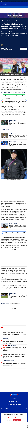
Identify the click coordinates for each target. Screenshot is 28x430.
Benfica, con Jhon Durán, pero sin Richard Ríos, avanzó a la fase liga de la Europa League (14, 356)
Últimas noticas (7, 1)
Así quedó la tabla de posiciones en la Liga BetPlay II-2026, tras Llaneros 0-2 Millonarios (18, 144)
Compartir (24, 48)
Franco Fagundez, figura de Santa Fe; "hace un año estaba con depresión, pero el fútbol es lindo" (18, 136)
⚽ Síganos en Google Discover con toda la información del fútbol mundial (15, 102)
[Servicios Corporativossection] (26, 412)
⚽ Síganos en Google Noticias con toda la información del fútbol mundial (15, 233)
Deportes (12, 416)
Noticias (18, 416)
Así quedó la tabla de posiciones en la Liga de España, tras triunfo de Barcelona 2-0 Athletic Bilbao (14, 341)
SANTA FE (9, 7)
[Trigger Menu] (2, 4)
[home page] (1, 1)
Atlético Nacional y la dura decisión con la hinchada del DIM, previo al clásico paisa (18, 123)
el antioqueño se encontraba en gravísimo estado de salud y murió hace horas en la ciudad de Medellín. (13, 90)
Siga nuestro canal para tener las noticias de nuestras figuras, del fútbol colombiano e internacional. (15, 97)
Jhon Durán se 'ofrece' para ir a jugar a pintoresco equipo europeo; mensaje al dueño (18, 226)
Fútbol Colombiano (10, 20)
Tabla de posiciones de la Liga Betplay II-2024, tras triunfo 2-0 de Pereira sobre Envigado (18, 296)
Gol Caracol (13, 1)
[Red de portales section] (26, 408)
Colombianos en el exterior (14, 223)
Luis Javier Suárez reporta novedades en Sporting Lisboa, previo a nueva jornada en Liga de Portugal (15, 363)
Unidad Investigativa (21, 1)
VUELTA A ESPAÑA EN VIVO (17, 7)
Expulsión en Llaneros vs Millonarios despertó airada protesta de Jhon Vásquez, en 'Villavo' (15, 334)
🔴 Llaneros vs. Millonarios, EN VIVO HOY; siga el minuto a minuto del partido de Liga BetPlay (14, 349)
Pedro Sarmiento (15, 303)
